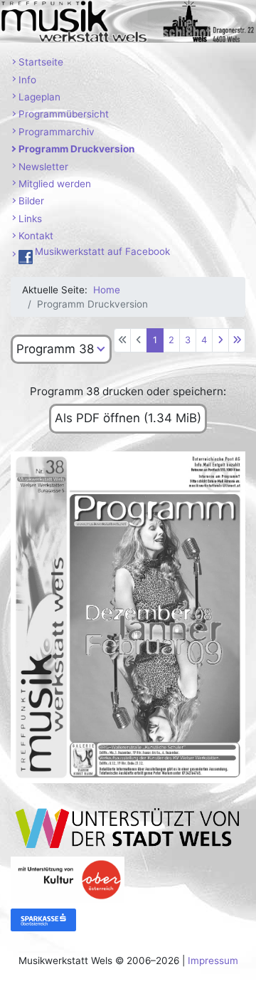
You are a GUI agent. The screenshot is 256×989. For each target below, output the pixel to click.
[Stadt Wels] (128, 827)
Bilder (31, 200)
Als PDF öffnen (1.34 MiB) (128, 418)
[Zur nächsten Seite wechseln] (220, 340)
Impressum (213, 960)
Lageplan (39, 97)
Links (30, 218)
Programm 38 (55, 349)
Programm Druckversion (76, 149)
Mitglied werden (54, 183)
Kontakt (35, 235)
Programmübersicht (63, 114)
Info (27, 79)
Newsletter (43, 166)
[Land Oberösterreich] (67, 878)
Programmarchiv (56, 131)
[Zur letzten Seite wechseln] (236, 340)
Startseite (40, 62)
